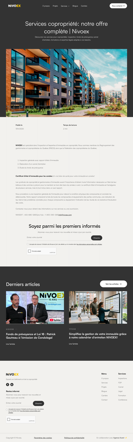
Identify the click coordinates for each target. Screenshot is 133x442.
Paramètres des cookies (43, 437)
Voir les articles (114, 283)
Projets (55, 5)
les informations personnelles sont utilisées (89, 244)
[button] (65, 6)
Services (104, 382)
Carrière (84, 5)
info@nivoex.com (65, 214)
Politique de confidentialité (74, 437)
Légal (120, 391)
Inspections (122, 378)
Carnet (120, 387)
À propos (46, 5)
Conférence (122, 400)
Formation (122, 395)
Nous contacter (118, 6)
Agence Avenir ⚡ (120, 437)
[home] (14, 5)
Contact (104, 400)
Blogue (75, 5)
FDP (120, 382)
